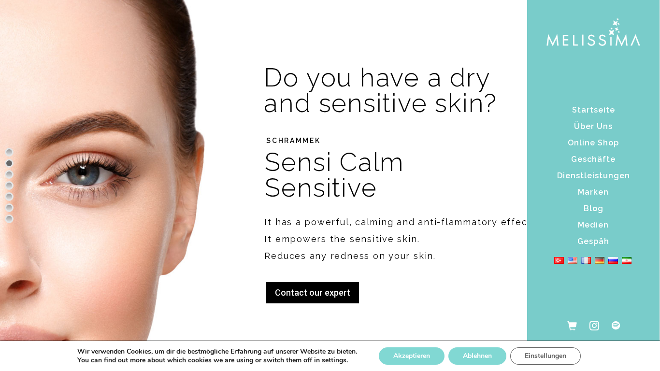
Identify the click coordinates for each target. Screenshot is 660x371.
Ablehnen (477, 355)
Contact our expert (312, 292)
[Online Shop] (572, 325)
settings (334, 360)
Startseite (593, 109)
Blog (593, 208)
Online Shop (593, 142)
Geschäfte (593, 159)
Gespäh (593, 241)
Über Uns (593, 126)
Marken (593, 192)
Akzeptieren (411, 355)
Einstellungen (545, 355)
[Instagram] (594, 325)
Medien (593, 224)
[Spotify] (616, 325)
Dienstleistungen (593, 175)
